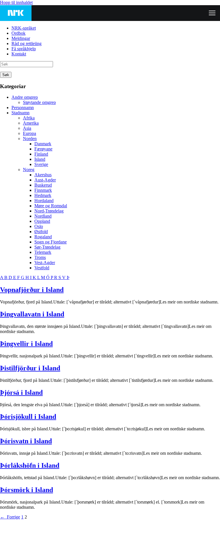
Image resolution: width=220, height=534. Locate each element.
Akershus (43, 174)
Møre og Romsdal (50, 205)
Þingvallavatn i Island (32, 314)
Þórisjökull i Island (28, 416)
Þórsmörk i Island (26, 490)
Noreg (28, 169)
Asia (27, 128)
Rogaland (43, 236)
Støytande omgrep (39, 102)
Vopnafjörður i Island (32, 289)
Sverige (41, 164)
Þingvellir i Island (26, 343)
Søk (5, 75)
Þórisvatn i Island (26, 441)
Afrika (29, 117)
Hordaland (44, 200)
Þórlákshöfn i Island (29, 465)
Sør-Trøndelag (47, 247)
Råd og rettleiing (26, 43)
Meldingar (20, 38)
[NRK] (16, 13)
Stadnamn (20, 112)
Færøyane (43, 148)
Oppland (42, 221)
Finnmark (43, 190)
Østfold (41, 231)
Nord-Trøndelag (49, 210)
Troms (40, 257)
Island (39, 159)
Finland (41, 154)
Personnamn (22, 107)
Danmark (42, 143)
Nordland (43, 216)
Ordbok (18, 33)
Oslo (38, 226)
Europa (29, 133)
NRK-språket (23, 28)
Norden (30, 138)
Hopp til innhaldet (16, 2)
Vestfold (41, 267)
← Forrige (10, 516)
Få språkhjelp (23, 48)
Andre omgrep (24, 97)
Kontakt (18, 53)
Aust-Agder (45, 179)
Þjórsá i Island (21, 392)
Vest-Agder (44, 262)
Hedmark (42, 195)
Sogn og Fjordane (50, 241)
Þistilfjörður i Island (30, 368)
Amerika (31, 123)
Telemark (42, 252)
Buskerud (43, 185)
